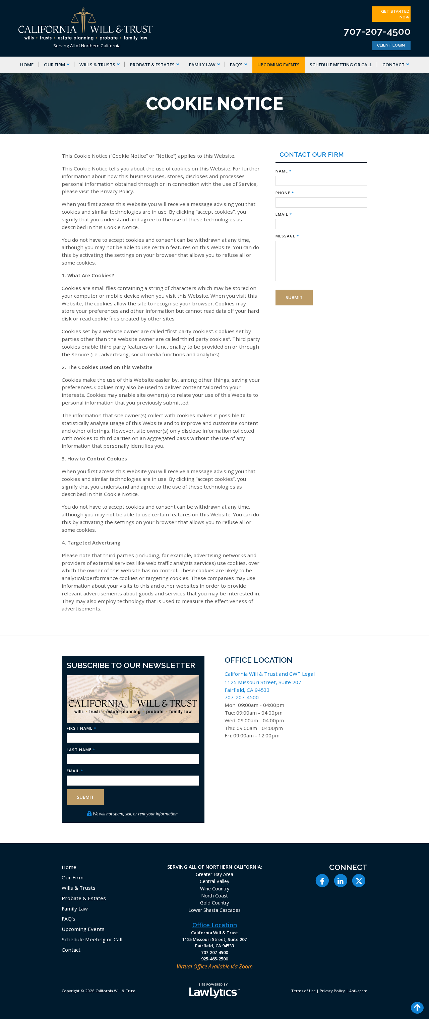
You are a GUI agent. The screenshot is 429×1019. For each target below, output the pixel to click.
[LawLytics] (214, 991)
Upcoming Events (278, 65)
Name (283, 170)
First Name (81, 728)
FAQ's (236, 65)
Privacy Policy (332, 990)
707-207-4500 (377, 31)
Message (287, 235)
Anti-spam (358, 990)
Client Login (391, 45)
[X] (358, 880)
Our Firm (54, 65)
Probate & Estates (152, 65)
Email (283, 214)
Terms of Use (303, 990)
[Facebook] (322, 880)
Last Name (81, 749)
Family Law (202, 65)
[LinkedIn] (340, 880)
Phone (284, 192)
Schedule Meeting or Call (341, 65)
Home (27, 65)
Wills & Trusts (97, 65)
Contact (393, 65)
